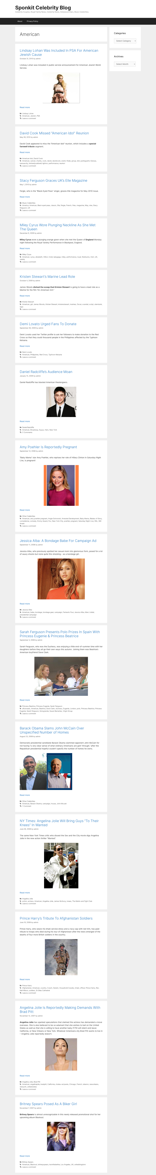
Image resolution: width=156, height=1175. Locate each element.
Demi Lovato (27, 352)
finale (69, 161)
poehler (67, 521)
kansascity (24, 163)
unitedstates (32, 1087)
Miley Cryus (26, 254)
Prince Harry (27, 985)
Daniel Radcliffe (28, 427)
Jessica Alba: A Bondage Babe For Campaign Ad (58, 541)
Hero (47, 430)
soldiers (32, 990)
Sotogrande (44, 711)
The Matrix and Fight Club (82, 901)
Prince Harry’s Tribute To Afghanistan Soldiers (56, 918)
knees (69, 901)
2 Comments (27, 432)
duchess (59, 708)
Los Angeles (65, 1164)
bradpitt (44, 1084)
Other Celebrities (28, 516)
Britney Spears (27, 1162)
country (43, 988)
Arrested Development (70, 518)
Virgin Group (68, 711)
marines (73, 304)
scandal (85, 304)
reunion (62, 163)
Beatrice (42, 708)
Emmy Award (42, 521)
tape (21, 307)
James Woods (39, 304)
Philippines (34, 355)
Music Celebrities (28, 203)
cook (44, 161)
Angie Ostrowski (54, 518)
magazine (80, 205)
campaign (58, 612)
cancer (32, 161)
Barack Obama (36, 804)
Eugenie (66, 708)
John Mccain (62, 804)
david (49, 161)
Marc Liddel (89, 612)
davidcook (56, 161)
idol (78, 161)
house (53, 804)
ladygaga (57, 257)
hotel (51, 257)
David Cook (38, 158)
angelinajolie (35, 1084)
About (19, 21)
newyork (23, 1087)
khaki (77, 988)
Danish (55, 988)
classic (53, 205)
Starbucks (86, 257)
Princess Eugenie (42, 706)
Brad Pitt (37, 1082)
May (86, 205)
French (68, 205)
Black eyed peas (44, 205)
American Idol (27, 158)
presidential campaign (28, 615)
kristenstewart (63, 304)
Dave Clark (50, 708)
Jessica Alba (27, 610)
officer (82, 988)
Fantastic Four (68, 612)
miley (64, 257)
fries (74, 205)
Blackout (33, 1164)
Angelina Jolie (27, 899)
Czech (49, 988)
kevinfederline (54, 1164)
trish (92, 257)
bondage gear (48, 612)
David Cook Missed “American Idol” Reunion (54, 133)
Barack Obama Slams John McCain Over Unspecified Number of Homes (52, 730)
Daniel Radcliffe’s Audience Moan (46, 372)
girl (31, 304)
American (25, 116)
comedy (33, 521)
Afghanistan (27, 988)
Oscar (79, 304)
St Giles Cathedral (43, 990)
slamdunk (98, 304)
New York (53, 430)
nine (90, 205)
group (73, 161)
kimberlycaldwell (35, 163)
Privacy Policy (32, 21)
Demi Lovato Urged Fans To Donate (48, 324)
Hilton (45, 257)
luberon (86, 1084)
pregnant (74, 521)
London (73, 708)
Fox (49, 521)
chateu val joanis (62, 1084)
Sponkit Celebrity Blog (43, 7)
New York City (57, 521)
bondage (38, 612)
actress (31, 901)
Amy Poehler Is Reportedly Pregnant (48, 447)
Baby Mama (84, 518)
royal (79, 257)
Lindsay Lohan (27, 113)
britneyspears (43, 1164)
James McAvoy (60, 901)
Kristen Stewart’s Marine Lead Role (47, 276)
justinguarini (85, 161)
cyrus (32, 257)
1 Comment (26, 806)
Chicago (72, 1084)
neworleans (94, 1084)
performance (53, 163)
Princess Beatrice (28, 706)
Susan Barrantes (56, 711)
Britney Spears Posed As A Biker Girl (48, 1104)
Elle (58, 205)
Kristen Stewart (28, 302)
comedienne (24, 521)
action (24, 901)
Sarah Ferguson (56, 706)
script (91, 304)
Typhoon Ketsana (55, 355)
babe (32, 612)
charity (39, 161)
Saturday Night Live (86, 521)
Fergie (63, 205)
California (51, 1084)
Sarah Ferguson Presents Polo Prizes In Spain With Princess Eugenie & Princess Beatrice (60, 634)
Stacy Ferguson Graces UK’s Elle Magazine (53, 180)
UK (29, 208)
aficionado (26, 708)
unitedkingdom (80, 1164)
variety (22, 259)
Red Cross (44, 355)
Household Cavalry (66, 988)
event (63, 161)
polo (78, 708)
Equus (41, 430)
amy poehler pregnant (38, 518)
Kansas (93, 161)
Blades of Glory (96, 518)
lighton (45, 163)
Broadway (34, 430)
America (25, 205)
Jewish (33, 116)
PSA (38, 116)
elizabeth (39, 257)
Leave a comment (29, 118)
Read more (25, 107)
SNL (96, 521)
